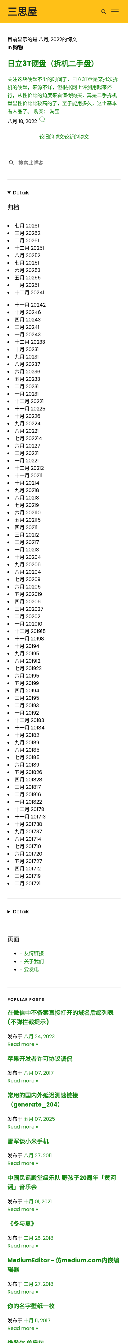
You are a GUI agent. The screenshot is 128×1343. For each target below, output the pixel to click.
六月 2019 (27, 675)
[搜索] (11, 163)
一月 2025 (27, 285)
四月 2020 (28, 601)
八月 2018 (27, 750)
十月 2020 (28, 557)
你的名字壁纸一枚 (31, 1306)
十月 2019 (27, 646)
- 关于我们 (32, 961)
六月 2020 (28, 586)
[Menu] (103, 11)
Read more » (22, 1044)
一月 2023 (27, 393)
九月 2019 (27, 653)
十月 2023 (27, 349)
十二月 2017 (29, 809)
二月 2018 (28, 794)
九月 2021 (27, 490)
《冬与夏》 (22, 1223)
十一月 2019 (29, 638)
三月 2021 (27, 534)
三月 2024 (27, 327)
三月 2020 (29, 609)
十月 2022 (27, 416)
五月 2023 (27, 379)
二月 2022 (27, 453)
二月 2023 (27, 386)
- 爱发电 (29, 969)
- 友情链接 (32, 953)
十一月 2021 (29, 475)
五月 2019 (27, 683)
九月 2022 (28, 423)
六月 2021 (28, 512)
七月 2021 (27, 505)
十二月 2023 (30, 342)
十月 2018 (27, 735)
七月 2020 (27, 579)
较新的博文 (76, 136)
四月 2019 (27, 690)
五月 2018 (28, 772)
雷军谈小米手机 (28, 1141)
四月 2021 (26, 527)
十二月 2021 (29, 468)
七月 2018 (27, 757)
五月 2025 (28, 277)
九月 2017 (28, 831)
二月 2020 (27, 616)
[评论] (42, 121)
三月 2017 (28, 876)
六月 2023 (27, 371)
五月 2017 (28, 861)
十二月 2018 (29, 720)
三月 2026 (27, 233)
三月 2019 (27, 698)
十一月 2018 (30, 727)
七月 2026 (27, 225)
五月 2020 (28, 594)
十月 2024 (28, 312)
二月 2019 (27, 705)
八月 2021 (27, 497)
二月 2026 (27, 240)
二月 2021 (27, 542)
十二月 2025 (29, 248)
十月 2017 (28, 824)
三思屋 (22, 12)
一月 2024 (28, 334)
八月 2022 (27, 431)
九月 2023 (27, 356)
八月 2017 (28, 839)
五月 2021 (28, 520)
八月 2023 (27, 364)
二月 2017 (28, 883)
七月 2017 (28, 846)
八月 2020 (28, 572)
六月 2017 (28, 853)
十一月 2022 (30, 408)
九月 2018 (27, 742)
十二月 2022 (29, 401)
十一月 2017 (30, 816)
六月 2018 (27, 764)
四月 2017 (28, 868)
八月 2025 (27, 255)
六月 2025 (27, 270)
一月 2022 (27, 460)
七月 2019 (28, 668)
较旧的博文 (51, 136)
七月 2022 (28, 438)
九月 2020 (28, 564)
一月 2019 (27, 712)
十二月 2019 (30, 631)
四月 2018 (28, 779)
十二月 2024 (29, 292)
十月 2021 (27, 483)
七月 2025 (27, 262)
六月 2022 (27, 445)
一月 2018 (28, 801)
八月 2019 (27, 661)
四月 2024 (28, 319)
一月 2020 (28, 623)
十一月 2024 (30, 304)
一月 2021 (27, 549)
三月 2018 (28, 787)
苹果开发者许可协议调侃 (39, 1059)
